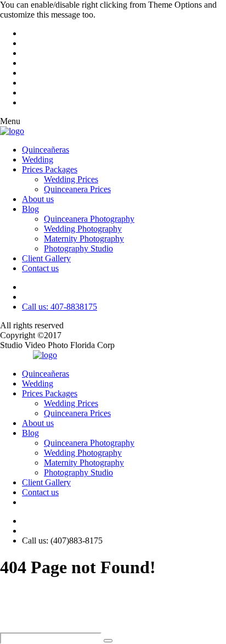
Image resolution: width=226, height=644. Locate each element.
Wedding (37, 159)
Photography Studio (78, 248)
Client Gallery (46, 258)
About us (38, 199)
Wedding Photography (83, 228)
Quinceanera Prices (77, 189)
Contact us (40, 268)
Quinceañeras (45, 149)
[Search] (108, 640)
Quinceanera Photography (89, 218)
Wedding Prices (71, 179)
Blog (30, 209)
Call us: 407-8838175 (59, 306)
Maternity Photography (84, 238)
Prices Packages (49, 169)
